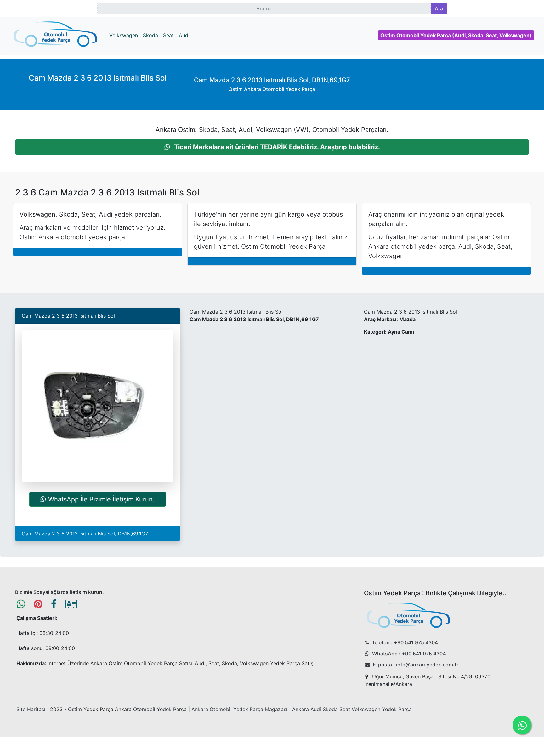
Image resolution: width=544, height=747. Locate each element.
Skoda (150, 35)
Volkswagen (123, 35)
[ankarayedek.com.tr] (56, 35)
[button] (272, 147)
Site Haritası (30, 709)
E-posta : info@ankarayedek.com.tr (415, 664)
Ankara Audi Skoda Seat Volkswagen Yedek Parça (352, 709)
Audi (184, 35)
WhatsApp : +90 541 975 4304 (409, 653)
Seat (168, 35)
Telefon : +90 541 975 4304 (405, 642)
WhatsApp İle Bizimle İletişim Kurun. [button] (101, 499)
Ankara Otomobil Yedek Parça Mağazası (239, 709)
